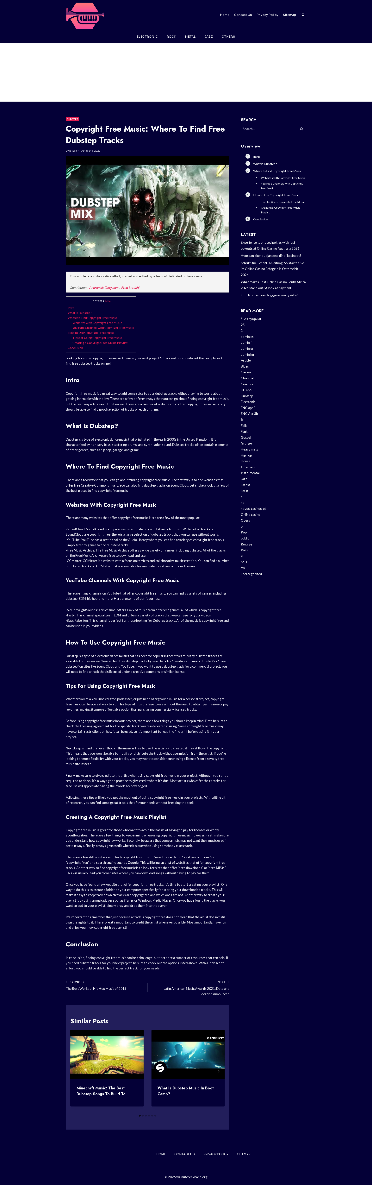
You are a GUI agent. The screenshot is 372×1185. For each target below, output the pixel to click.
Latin (244, 491)
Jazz (208, 36)
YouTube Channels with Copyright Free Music (103, 327)
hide (108, 301)
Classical (247, 378)
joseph (73, 150)
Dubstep (72, 119)
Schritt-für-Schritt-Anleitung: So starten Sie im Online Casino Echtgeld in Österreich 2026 (272, 269)
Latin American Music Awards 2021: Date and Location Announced (196, 988)
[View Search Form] (303, 15)
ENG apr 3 (248, 408)
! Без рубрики (251, 319)
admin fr (247, 342)
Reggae (246, 544)
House (245, 461)
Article (246, 360)
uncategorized (251, 574)
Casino (246, 372)
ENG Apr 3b (249, 414)
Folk (244, 426)
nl (242, 497)
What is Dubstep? (80, 312)
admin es (247, 337)
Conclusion (75, 348)
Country (247, 384)
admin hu (247, 354)
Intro (71, 307)
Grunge (246, 443)
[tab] (140, 1116)
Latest (245, 485)
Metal (190, 36)
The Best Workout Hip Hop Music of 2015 (96, 985)
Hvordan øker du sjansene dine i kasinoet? (271, 256)
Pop (244, 532)
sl (242, 556)
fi (242, 420)
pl (242, 526)
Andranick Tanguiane (104, 288)
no (243, 503)
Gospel (246, 437)
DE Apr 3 (247, 390)
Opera (245, 520)
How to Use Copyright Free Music (91, 332)
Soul (244, 562)
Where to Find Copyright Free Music (92, 317)
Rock (171, 36)
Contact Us (243, 15)
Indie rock (248, 467)
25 (243, 325)
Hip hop (246, 455)
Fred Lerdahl (130, 288)
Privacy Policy (267, 15)
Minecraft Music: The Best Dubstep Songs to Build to (101, 1091)
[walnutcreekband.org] (85, 15)
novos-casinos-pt (253, 509)
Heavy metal (250, 449)
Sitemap (289, 15)
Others (228, 36)
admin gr (247, 348)
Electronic (147, 36)
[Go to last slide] (76, 1071)
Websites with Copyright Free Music (97, 323)
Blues (245, 366)
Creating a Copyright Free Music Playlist (99, 342)
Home (224, 15)
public (245, 538)
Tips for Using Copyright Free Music (97, 337)
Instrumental (250, 473)
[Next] (218, 1071)
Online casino (250, 515)
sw (243, 568)
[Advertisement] (186, 72)
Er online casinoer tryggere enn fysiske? (269, 295)
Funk (244, 431)
